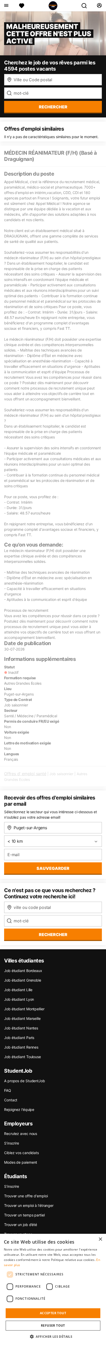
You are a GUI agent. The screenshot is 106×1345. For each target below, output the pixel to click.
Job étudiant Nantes (21, 1028)
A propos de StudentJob (24, 1081)
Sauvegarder (53, 868)
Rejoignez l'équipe (19, 1109)
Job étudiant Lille (18, 990)
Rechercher (53, 934)
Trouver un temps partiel (24, 1215)
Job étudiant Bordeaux (23, 970)
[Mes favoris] (21, 6)
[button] (53, 1336)
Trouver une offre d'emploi (26, 1196)
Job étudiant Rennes (21, 1047)
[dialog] (53, 1289)
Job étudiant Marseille (22, 1018)
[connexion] (99, 5)
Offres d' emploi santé (25, 773)
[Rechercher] (86, 6)
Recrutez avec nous (20, 1133)
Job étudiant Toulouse (22, 1057)
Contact (10, 1100)
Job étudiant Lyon (19, 999)
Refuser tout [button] (53, 1325)
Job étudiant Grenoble (22, 980)
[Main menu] (6, 5)
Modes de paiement (20, 1162)
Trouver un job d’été (20, 1224)
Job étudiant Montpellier (24, 1009)
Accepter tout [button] (53, 1313)
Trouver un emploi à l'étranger (29, 1205)
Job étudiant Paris (19, 1037)
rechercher (53, 106)
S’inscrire (11, 1143)
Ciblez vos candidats (21, 1152)
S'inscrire (11, 1186)
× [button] (100, 1239)
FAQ (7, 1090)
